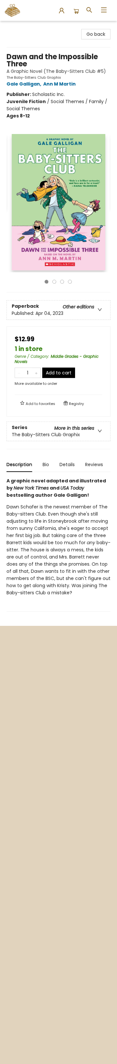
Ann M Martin (59, 84)
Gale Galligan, (24, 84)
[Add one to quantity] (36, 372)
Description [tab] (19, 464)
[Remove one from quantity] (19, 372)
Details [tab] (67, 464)
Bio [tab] (46, 464)
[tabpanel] (58, 544)
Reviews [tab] (94, 464)
